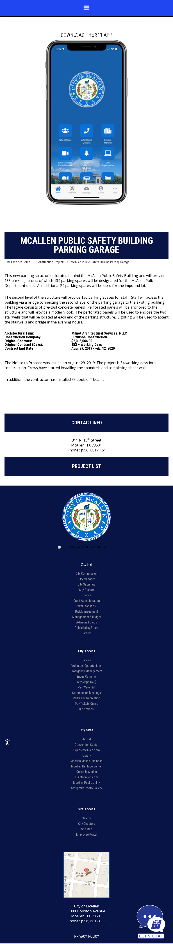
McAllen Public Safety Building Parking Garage (100, 262)
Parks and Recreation (86, 698)
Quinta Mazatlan (86, 772)
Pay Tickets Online (86, 703)
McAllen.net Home (18, 262)
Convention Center (86, 744)
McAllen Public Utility (86, 782)
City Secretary (86, 584)
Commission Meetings (86, 693)
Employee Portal (86, 834)
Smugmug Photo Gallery (86, 788)
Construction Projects (50, 262)
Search (86, 818)
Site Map (86, 829)
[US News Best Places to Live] (86, 547)
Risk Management (86, 611)
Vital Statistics (86, 606)
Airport (86, 739)
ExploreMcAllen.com (86, 750)
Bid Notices (86, 709)
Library (86, 755)
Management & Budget (86, 617)
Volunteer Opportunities (86, 665)
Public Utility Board (86, 628)
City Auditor (86, 590)
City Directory (86, 823)
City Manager (86, 579)
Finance (86, 595)
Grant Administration (86, 600)
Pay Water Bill (86, 687)
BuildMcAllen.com (86, 777)
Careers (86, 633)
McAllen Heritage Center (86, 766)
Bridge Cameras (87, 676)
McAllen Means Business (86, 761)
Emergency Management (86, 671)
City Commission (87, 573)
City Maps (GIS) (86, 682)
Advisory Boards (86, 622)
